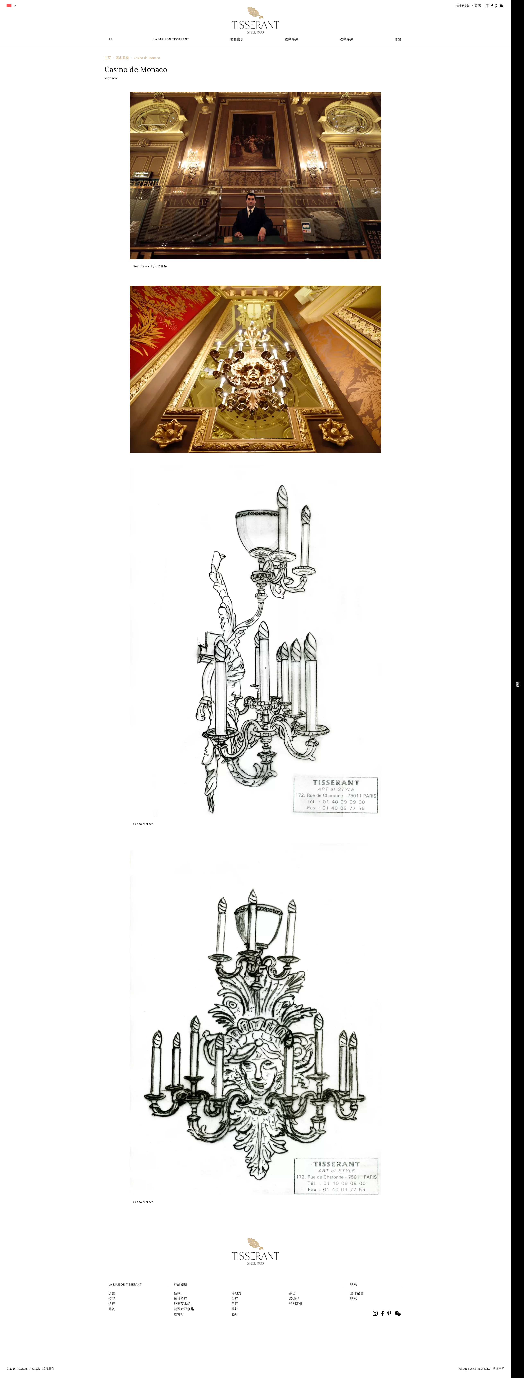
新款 (177, 1293)
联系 (353, 1298)
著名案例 (122, 58)
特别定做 (296, 1303)
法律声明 (498, 1368)
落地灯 (237, 1293)
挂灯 (235, 1309)
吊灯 (235, 1303)
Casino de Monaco (147, 58)
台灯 (235, 1298)
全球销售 (357, 1293)
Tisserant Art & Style (255, 20)
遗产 (111, 1303)
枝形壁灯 (180, 1298)
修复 (111, 1309)
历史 (111, 1293)
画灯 (235, 1314)
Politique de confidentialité (474, 1368)
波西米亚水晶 (184, 1309)
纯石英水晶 (182, 1303)
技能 (111, 1298)
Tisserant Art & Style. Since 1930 (255, 1251)
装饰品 (294, 1298)
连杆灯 (179, 1314)
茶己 (292, 1293)
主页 (107, 58)
